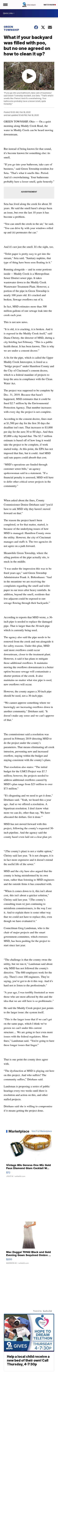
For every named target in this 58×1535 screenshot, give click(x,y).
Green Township (11, 28)
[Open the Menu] (5, 4)
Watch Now (49, 5)
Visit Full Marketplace (42, 1131)
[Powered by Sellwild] (47, 1311)
